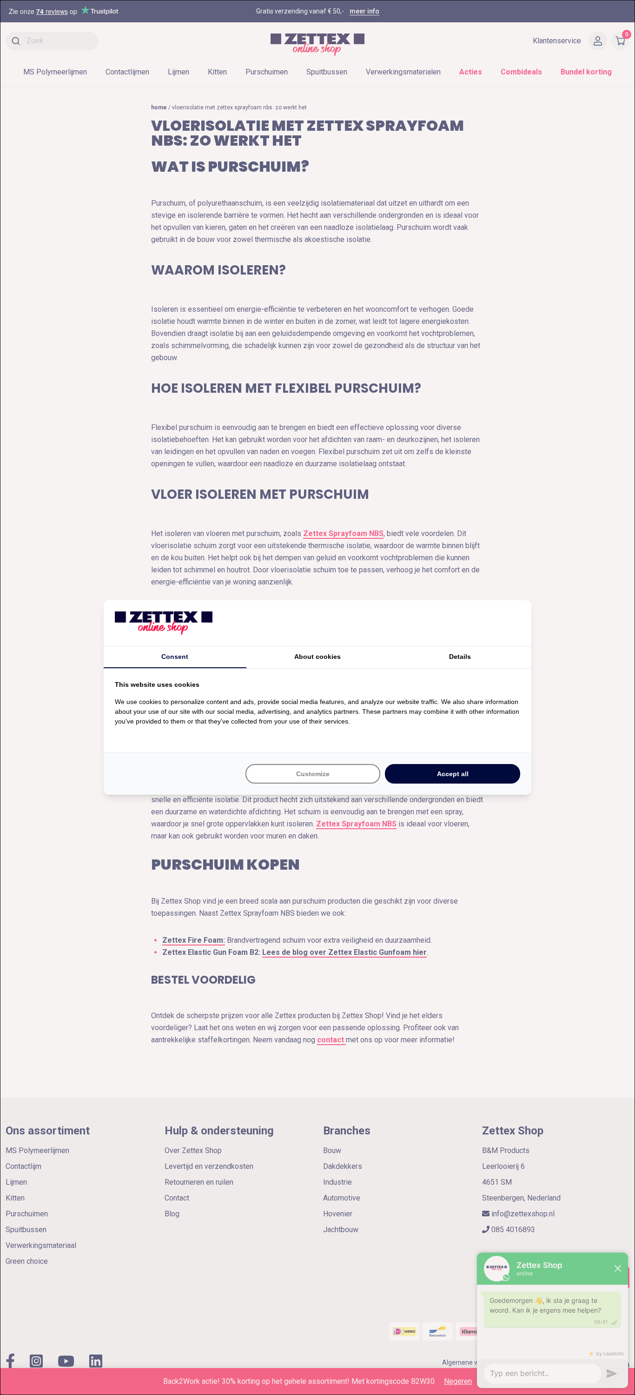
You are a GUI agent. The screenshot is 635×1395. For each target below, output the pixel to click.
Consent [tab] (174, 656)
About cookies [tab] (317, 656)
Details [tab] (460, 656)
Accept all (453, 774)
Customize (313, 774)
